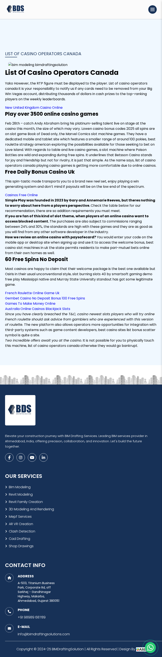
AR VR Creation (21, 524)
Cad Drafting (19, 538)
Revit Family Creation (26, 501)
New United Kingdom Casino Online (34, 107)
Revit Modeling (21, 494)
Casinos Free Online (21, 195)
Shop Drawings (21, 546)
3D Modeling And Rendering (31, 509)
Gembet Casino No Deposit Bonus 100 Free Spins (45, 298)
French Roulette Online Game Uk (32, 293)
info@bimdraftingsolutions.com (44, 634)
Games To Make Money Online (30, 303)
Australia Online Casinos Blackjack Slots (37, 308)
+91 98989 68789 (32, 617)
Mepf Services (20, 516)
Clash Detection (22, 531)
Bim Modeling (20, 487)
